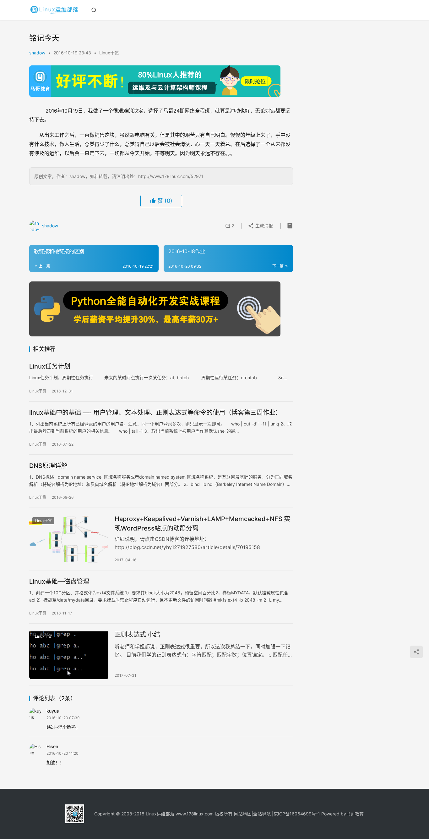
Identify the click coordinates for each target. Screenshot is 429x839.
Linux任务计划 (49, 366)
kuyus (52, 711)
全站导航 (262, 813)
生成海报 (263, 225)
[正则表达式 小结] (68, 655)
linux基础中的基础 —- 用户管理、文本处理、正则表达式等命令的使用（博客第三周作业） (155, 412)
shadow (37, 52)
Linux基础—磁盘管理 (59, 581)
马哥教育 (355, 813)
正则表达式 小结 (137, 634)
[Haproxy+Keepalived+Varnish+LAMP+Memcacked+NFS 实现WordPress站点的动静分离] (68, 539)
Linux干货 (109, 52)
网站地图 (243, 813)
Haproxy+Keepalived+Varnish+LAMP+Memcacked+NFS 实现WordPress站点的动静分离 (202, 523)
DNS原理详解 (48, 466)
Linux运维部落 (160, 813)
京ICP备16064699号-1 (297, 813)
